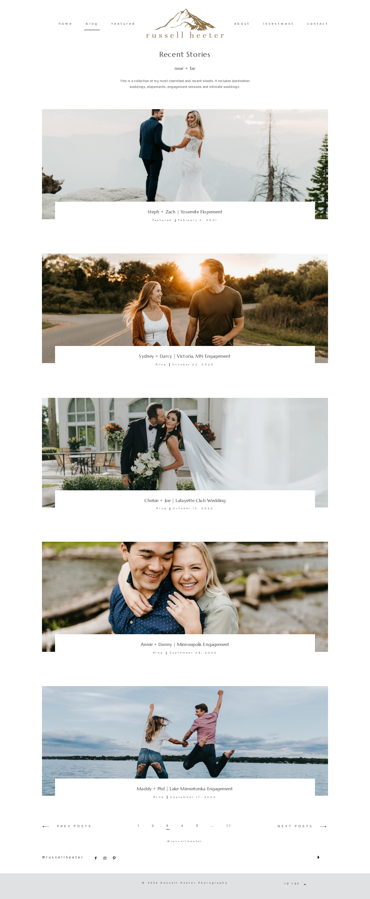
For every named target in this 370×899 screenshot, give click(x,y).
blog (92, 24)
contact (317, 24)
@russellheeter (185, 841)
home (66, 24)
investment (278, 24)
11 (229, 826)
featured (123, 24)
